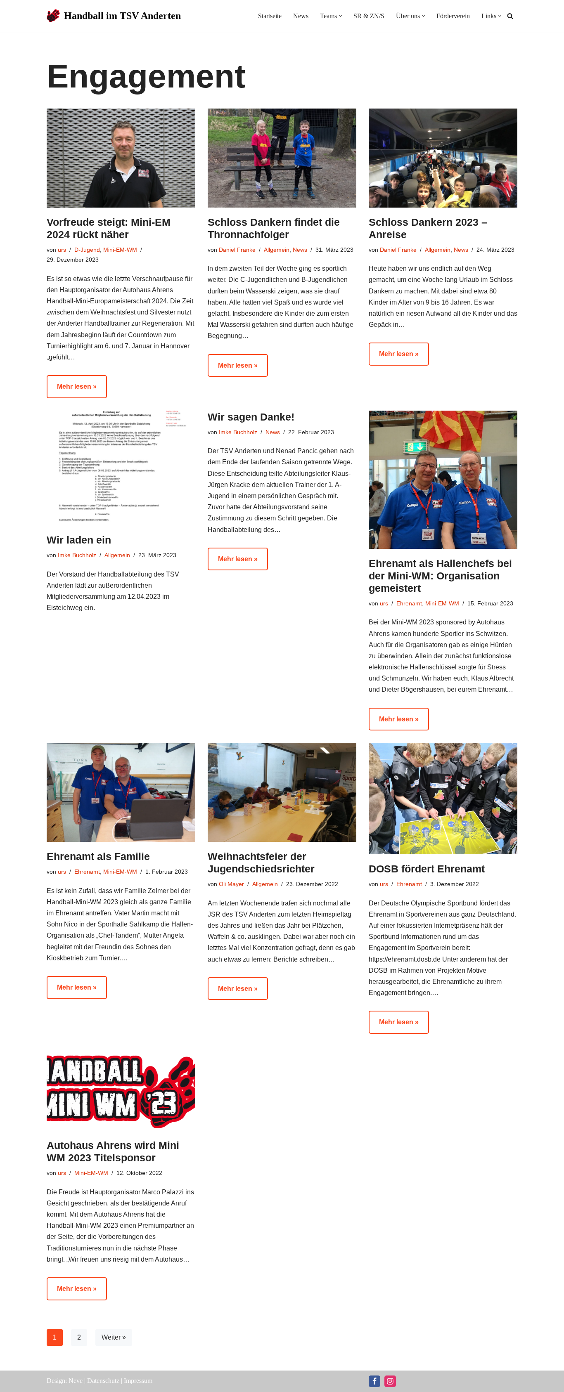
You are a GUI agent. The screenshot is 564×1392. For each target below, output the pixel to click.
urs (62, 249)
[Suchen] (510, 16)
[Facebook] (374, 1381)
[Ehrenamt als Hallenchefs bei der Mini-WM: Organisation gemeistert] (443, 480)
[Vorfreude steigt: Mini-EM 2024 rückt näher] (121, 158)
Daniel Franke (237, 249)
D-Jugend (87, 249)
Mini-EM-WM (120, 249)
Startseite (270, 15)
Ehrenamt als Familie (98, 856)
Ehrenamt (409, 603)
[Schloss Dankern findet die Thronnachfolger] (282, 158)
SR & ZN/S (368, 15)
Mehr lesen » (72, 390)
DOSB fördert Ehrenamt (427, 868)
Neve (76, 1380)
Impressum (138, 1380)
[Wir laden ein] (121, 468)
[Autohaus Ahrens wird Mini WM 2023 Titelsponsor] (121, 1088)
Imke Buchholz (77, 555)
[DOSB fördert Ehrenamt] (443, 798)
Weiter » (114, 1337)
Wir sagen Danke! (251, 417)
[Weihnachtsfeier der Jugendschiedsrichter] (282, 792)
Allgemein (276, 249)
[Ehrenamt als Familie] (121, 792)
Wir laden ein (79, 540)
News (300, 15)
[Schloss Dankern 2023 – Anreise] (443, 158)
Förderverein (453, 15)
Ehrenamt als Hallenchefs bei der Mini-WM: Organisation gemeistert (440, 576)
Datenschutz (103, 1380)
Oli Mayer (231, 884)
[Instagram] (390, 1381)
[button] (340, 15)
